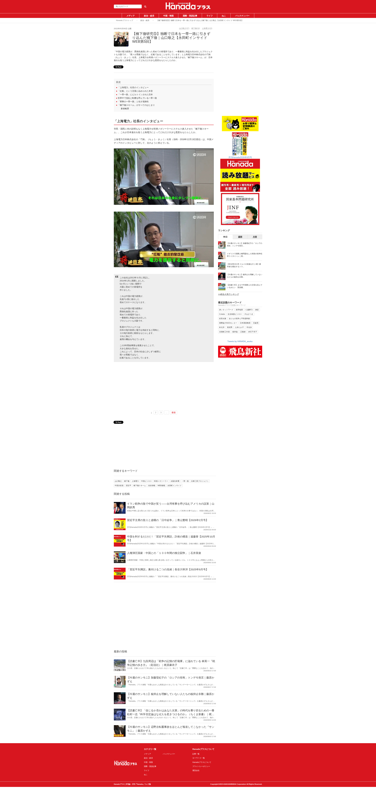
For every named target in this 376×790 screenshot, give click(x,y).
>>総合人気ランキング (228, 294)
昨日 (225, 237)
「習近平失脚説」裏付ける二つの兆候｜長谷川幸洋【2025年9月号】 (167, 569)
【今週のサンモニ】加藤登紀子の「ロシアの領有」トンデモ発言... (244, 244)
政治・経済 (149, 16)
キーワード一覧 (198, 758)
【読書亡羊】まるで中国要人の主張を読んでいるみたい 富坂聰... (244, 286)
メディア (130, 16)
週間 (240, 237)
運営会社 (195, 770)
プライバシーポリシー (201, 766)
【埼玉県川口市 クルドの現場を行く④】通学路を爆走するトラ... (244, 265)
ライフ (210, 16)
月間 (255, 237)
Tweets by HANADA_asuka (239, 341)
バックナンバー (242, 16)
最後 (174, 412)
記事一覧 (195, 754)
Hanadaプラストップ (124, 20)
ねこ (224, 16)
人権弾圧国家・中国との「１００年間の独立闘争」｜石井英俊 (164, 553)
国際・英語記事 (190, 16)
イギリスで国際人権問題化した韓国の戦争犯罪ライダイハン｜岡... (244, 255)
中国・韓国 (168, 16)
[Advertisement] (164, 386)
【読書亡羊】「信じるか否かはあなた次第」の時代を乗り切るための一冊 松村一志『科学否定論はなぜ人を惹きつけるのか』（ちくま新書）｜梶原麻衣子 (170, 714)
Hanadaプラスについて (201, 762)
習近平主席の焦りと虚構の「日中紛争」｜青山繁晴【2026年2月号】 (167, 520)
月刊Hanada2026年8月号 (240, 157)
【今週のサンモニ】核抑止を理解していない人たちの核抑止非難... (244, 276)
